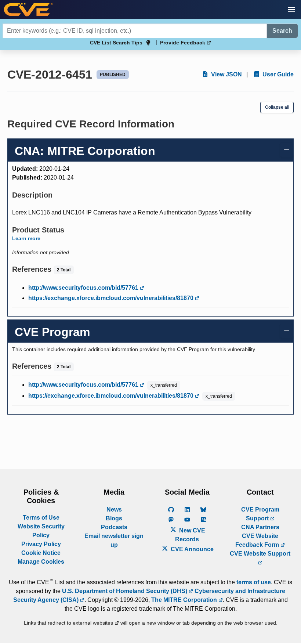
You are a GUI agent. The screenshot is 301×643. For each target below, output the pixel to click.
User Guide (277, 74)
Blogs (114, 518)
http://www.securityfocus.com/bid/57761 (84, 288)
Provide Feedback (183, 43)
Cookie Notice (41, 553)
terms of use (253, 582)
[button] (291, 9)
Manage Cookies (41, 562)
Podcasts (114, 527)
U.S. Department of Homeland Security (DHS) (125, 591)
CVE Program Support (260, 513)
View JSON (226, 74)
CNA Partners (260, 527)
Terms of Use (41, 517)
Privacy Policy (41, 544)
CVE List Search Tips (116, 43)
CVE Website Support (260, 553)
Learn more (26, 238)
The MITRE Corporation (184, 600)
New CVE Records (190, 534)
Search (282, 31)
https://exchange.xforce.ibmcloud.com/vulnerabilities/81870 (111, 298)
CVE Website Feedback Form (257, 540)
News (114, 509)
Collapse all (277, 107)
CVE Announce (191, 549)
